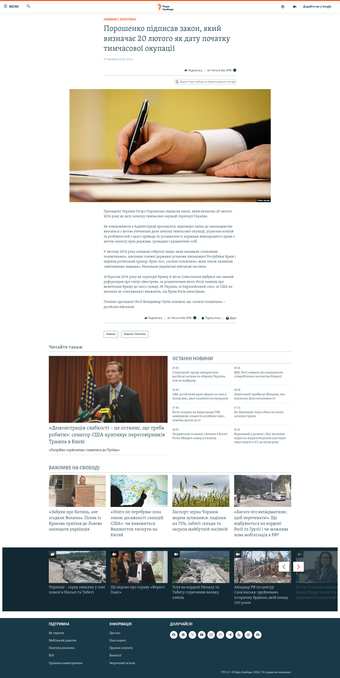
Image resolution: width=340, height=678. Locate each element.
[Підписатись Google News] (183, 634)
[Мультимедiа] (295, 6)
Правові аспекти (121, 648)
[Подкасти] (283, 6)
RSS (51, 655)
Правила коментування (65, 663)
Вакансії (115, 655)
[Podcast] (248, 634)
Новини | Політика (120, 19)
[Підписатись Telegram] (229, 634)
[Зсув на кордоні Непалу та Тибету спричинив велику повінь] (200, 567)
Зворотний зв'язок (122, 663)
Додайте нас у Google (317, 6)
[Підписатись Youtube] (201, 634)
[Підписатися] (257, 634)
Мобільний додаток (62, 640)
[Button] (193, 70)
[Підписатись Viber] (220, 634)
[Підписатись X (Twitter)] (192, 634)
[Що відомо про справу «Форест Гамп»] (139, 567)
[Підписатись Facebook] (173, 634)
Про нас (114, 633)
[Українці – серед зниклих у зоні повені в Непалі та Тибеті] (77, 567)
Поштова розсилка (62, 648)
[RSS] (239, 634)
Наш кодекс (117, 640)
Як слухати (56, 633)
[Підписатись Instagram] (211, 634)
